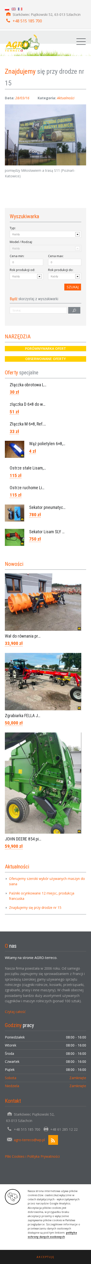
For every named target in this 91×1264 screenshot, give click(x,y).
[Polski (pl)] (7, 8)
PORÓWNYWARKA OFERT (45, 348)
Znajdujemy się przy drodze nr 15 (35, 907)
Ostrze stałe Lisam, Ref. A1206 (36, 467)
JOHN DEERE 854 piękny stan (30, 838)
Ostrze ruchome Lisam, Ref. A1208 (40, 487)
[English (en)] (13, 8)
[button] (45, 1257)
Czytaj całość (15, 1011)
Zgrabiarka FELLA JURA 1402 (30, 715)
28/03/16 (22, 98)
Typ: (13, 228)
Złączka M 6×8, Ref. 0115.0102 (36, 423)
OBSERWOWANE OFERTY (45, 358)
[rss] (53, 1140)
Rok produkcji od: (22, 270)
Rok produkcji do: (60, 270)
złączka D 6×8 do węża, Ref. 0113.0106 (43, 404)
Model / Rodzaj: (21, 242)
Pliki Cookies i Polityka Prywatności (32, 1156)
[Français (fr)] (20, 8)
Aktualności (65, 98)
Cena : (17, 256)
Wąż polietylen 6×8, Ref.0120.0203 (59, 443)
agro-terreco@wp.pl (29, 1140)
